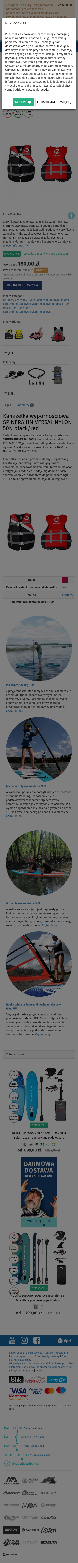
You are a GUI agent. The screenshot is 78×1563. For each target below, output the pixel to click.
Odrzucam (46, 102)
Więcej (65, 102)
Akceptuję (23, 102)
